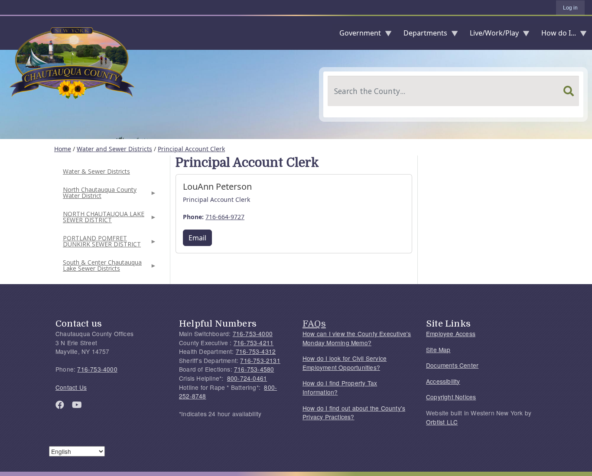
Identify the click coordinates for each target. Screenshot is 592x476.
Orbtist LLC (442, 422)
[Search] (568, 91)
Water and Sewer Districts (114, 149)
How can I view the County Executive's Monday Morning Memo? (357, 338)
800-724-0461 (247, 378)
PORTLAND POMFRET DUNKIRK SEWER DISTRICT (101, 243)
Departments (422, 35)
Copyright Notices (451, 396)
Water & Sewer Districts (96, 171)
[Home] (6, 33)
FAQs (314, 323)
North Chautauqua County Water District (99, 195)
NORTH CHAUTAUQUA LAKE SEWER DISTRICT (102, 219)
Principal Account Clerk (191, 149)
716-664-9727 (224, 217)
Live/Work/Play (491, 35)
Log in (570, 8)
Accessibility (443, 381)
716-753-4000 (97, 369)
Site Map (438, 349)
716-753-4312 (256, 351)
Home (62, 149)
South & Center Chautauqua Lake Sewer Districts (101, 268)
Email (197, 238)
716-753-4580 (254, 369)
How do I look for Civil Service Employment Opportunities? (345, 363)
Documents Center (452, 365)
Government (356, 35)
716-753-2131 (260, 360)
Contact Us (71, 387)
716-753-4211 (253, 342)
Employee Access (450, 333)
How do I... (555, 35)
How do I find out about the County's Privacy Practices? (354, 412)
